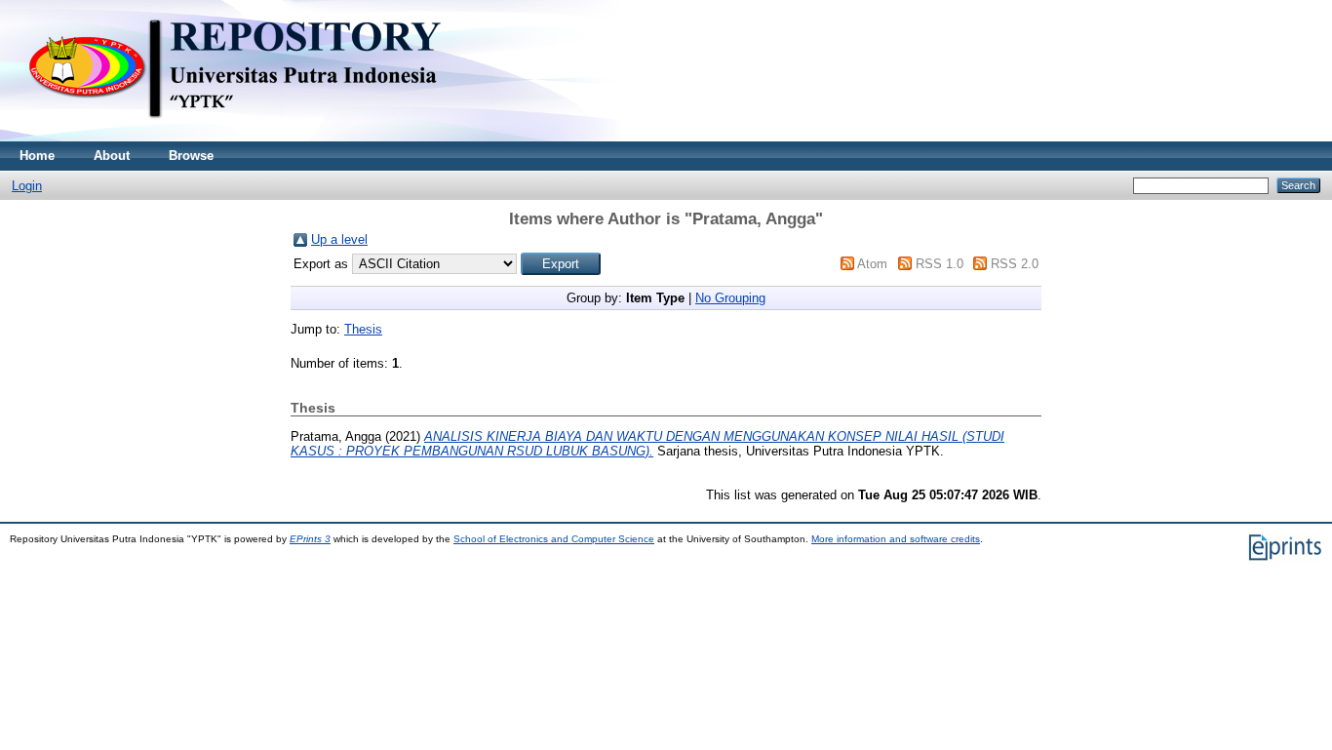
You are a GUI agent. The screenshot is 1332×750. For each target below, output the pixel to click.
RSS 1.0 (939, 264)
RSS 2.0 (1014, 264)
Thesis (363, 329)
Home (37, 155)
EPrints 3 (310, 538)
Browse (191, 155)
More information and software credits (895, 538)
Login (27, 185)
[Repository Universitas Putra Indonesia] (253, 137)
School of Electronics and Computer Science (553, 538)
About (112, 155)
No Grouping (730, 298)
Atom (872, 264)
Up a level (339, 239)
